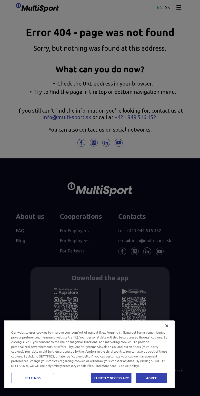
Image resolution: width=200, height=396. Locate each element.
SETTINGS (32, 378)
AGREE (151, 378)
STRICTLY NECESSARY (111, 378)
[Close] (166, 325)
